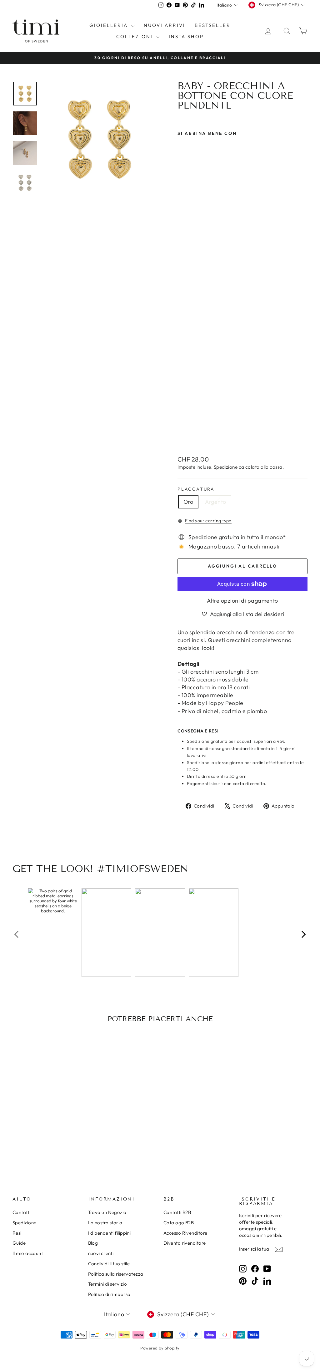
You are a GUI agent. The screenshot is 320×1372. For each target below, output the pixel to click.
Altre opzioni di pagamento (242, 600)
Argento (215, 501)
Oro (188, 501)
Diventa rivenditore (184, 1243)
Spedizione (226, 467)
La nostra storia (105, 1223)
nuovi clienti (101, 1253)
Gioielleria (109, 25)
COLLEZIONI (135, 36)
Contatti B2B (177, 1212)
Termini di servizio (107, 1284)
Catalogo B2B (178, 1223)
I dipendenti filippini (109, 1233)
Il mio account (27, 1253)
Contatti (21, 1212)
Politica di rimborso (109, 1294)
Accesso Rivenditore (185, 1233)
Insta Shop (186, 36)
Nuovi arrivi (164, 25)
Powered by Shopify (159, 1347)
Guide (19, 1243)
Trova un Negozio (107, 1212)
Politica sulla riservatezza (115, 1274)
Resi (17, 1233)
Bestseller (213, 25)
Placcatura (196, 489)
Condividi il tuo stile (109, 1264)
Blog (93, 1243)
